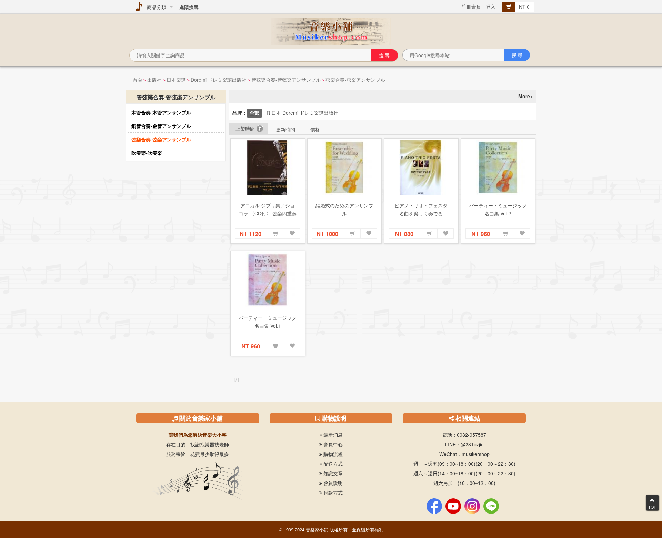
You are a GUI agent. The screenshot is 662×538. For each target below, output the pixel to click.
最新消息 (332, 434)
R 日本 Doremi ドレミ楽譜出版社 (302, 112)
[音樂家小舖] (331, 30)
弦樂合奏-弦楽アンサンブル (355, 79)
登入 (490, 6)
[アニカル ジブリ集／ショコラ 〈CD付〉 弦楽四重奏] (267, 167)
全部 (254, 112)
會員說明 (332, 482)
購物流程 (332, 453)
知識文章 (332, 473)
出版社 (154, 79)
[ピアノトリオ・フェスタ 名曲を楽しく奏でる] (421, 167)
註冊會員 (471, 6)
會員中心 (332, 444)
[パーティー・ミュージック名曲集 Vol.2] (498, 167)
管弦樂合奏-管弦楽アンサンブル (286, 79)
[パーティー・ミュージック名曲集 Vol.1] (267, 279)
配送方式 (332, 463)
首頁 (137, 79)
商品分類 (155, 6)
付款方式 (332, 492)
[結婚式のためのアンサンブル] (344, 167)
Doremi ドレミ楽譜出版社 (219, 79)
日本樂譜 (176, 79)
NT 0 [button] (525, 6)
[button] (276, 233)
